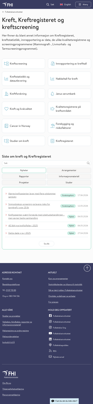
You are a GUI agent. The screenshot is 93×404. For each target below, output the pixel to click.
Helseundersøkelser (10, 336)
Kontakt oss (7, 278)
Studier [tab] (69, 182)
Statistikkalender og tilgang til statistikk (65, 284)
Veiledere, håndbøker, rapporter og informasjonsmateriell (17, 323)
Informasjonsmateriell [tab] (69, 176)
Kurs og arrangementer (58, 278)
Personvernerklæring (11, 394)
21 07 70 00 (11, 290)
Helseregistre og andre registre (15, 330)
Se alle (46, 243)
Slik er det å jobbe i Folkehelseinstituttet (65, 290)
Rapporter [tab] (24, 176)
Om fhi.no (6, 383)
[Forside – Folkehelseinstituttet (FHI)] (7, 4)
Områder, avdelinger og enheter (61, 296)
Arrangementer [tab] (69, 170)
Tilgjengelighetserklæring (13, 389)
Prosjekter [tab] (24, 182)
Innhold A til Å (8, 342)
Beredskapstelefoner (11, 284)
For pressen (53, 302)
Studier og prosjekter (11, 316)
